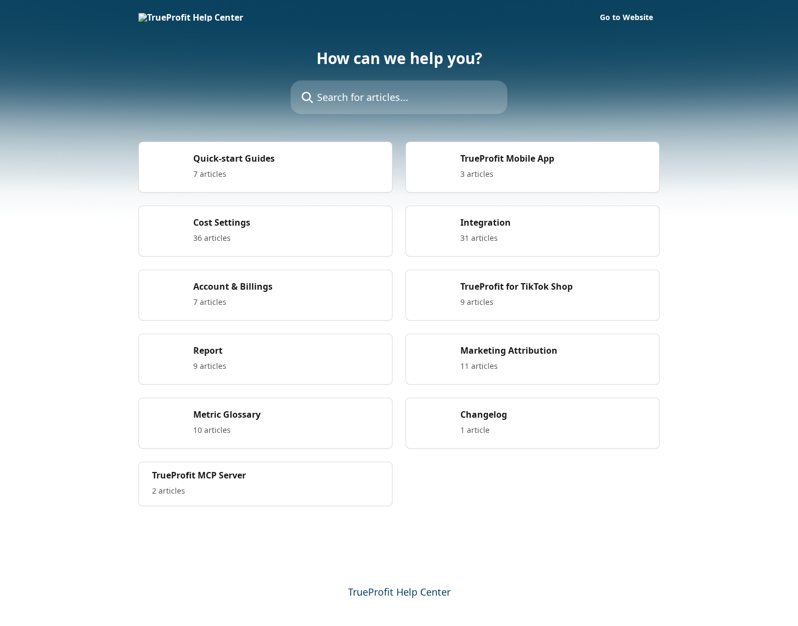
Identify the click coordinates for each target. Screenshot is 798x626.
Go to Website (626, 17)
